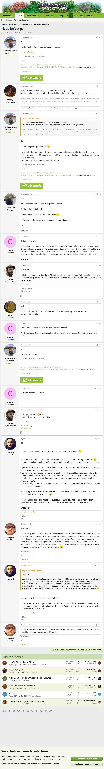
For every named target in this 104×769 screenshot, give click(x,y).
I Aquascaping (26, 291)
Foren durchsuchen (21, 20)
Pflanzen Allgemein (39, 665)
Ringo (11, 696)
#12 (100, 439)
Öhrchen (93, 703)
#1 (100, 37)
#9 (100, 345)
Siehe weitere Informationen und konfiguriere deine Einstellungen (30, 763)
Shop (61, 15)
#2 (100, 86)
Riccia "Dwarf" (16, 669)
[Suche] (101, 15)
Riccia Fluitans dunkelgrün (22, 685)
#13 (100, 524)
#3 (100, 114)
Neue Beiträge (6, 20)
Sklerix (11, 688)
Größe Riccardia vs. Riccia (21, 662)
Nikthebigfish (13, 665)
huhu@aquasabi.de (85, 67)
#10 (100, 388)
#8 (100, 323)
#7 (100, 302)
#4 (100, 194)
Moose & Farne (32, 672)
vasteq (11, 672)
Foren (19, 15)
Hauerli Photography (27, 512)
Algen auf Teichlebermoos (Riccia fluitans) (30, 677)
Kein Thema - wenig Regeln (39, 704)
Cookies (28, 756)
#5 (100, 236)
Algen (28, 680)
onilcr (11, 680)
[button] (33, 15)
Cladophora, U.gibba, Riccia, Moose (26, 701)
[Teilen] (97, 37)
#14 (100, 565)
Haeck (94, 679)
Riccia (12, 693)
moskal (11, 704)
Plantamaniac (92, 687)
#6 (100, 265)
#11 (100, 410)
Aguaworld (24, 560)
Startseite (8, 15)
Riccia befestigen (27, 52)
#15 (100, 625)
